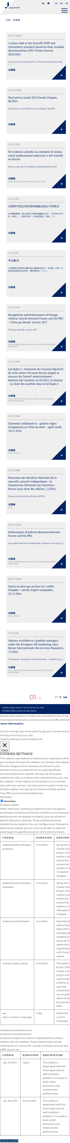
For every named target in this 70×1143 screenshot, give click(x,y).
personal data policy (26, 711)
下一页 (58, 697)
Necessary (10, 801)
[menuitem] (43, 2)
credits (5, 707)
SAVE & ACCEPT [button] (9, 1140)
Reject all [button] (36, 739)
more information (12, 723)
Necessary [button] (6, 796)
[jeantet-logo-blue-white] (28, 7)
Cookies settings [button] (9, 739)
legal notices (16, 707)
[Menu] (64, 10)
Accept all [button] (25, 739)
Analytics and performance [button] (16, 1030)
